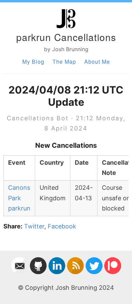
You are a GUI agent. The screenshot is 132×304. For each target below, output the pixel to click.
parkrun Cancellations (66, 37)
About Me (97, 61)
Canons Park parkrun (19, 198)
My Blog (33, 61)
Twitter (34, 226)
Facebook (62, 226)
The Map (64, 61)
